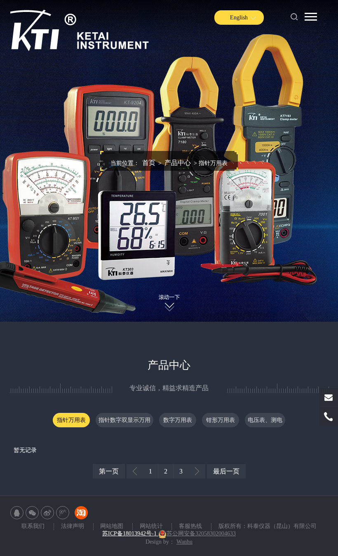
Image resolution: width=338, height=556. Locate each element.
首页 (148, 162)
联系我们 (33, 526)
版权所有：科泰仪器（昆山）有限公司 (267, 526)
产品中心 (177, 162)
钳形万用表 (220, 420)
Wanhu (184, 542)
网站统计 (152, 526)
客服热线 (190, 526)
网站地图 (112, 526)
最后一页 (226, 471)
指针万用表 (71, 420)
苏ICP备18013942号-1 (130, 533)
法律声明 (73, 526)
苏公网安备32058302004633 (201, 533)
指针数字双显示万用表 (124, 422)
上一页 (135, 471)
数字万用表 (177, 420)
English (239, 17)
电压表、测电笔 (265, 422)
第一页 (109, 471)
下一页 (197, 471)
